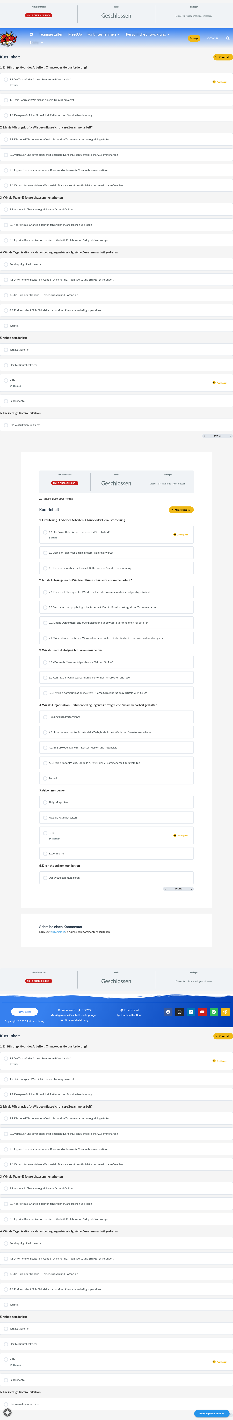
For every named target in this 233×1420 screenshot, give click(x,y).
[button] (7, 1412)
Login (195, 38)
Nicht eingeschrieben (38, 15)
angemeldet (58, 931)
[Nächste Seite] (231, 436)
